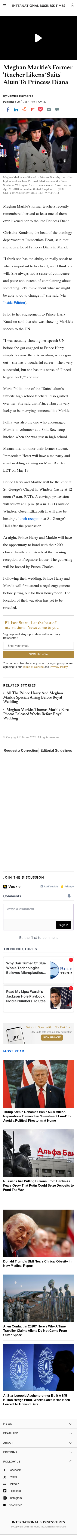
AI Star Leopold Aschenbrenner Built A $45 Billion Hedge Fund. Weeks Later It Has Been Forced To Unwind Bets (36, 1400)
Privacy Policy (59, 666)
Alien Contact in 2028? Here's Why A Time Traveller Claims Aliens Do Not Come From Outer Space (35, 1330)
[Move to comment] (57, 109)
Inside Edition (14, 302)
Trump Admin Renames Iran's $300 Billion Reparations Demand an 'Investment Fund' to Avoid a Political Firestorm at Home (37, 1116)
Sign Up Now (52, 1037)
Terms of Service (33, 666)
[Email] (49, 109)
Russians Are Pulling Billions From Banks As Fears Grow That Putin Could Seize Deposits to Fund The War (38, 1185)
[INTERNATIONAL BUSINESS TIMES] (38, 6)
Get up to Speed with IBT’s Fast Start (49, 1027)
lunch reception (30, 518)
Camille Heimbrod (20, 96)
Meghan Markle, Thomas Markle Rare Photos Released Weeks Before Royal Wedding (36, 714)
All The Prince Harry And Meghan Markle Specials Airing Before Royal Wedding (33, 697)
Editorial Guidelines (56, 750)
